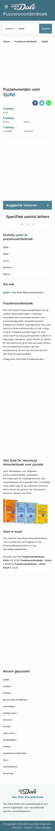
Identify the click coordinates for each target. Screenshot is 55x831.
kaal (5, 112)
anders (7, 686)
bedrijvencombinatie (14, 753)
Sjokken (7, 267)
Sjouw (6, 274)
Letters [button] (9, 28)
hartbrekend (10, 766)
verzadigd (9, 706)
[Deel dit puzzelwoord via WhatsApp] (49, 103)
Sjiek (5, 247)
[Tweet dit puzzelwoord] (42, 103)
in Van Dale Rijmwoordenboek (23, 292)
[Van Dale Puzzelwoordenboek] (25, 7)
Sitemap (16, 827)
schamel (28, 131)
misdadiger (9, 739)
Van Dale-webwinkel (14, 549)
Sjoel (5, 254)
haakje (7, 693)
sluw (5, 759)
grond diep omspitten (15, 699)
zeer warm (9, 733)
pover (27, 121)
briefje (6, 726)
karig (6, 121)
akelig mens (10, 713)
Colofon (28, 827)
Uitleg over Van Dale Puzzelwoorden (23, 359)
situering (8, 773)
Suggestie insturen (21, 205)
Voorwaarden (43, 827)
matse (6, 746)
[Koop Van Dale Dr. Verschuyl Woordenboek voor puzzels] (26, 524)
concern (7, 719)
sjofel (6, 679)
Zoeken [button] (45, 28)
